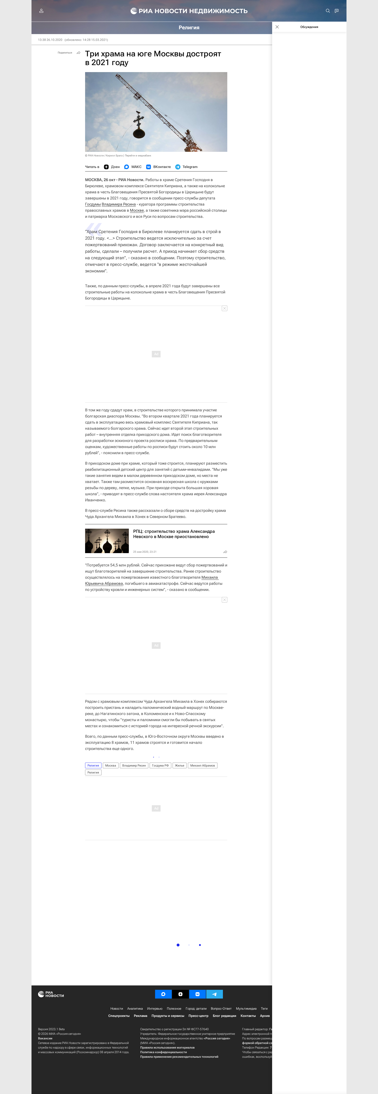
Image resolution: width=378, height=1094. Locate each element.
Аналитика (135, 1009)
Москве (137, 210)
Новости (116, 1009)
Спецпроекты (119, 1016)
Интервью (155, 1009)
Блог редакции (224, 1016)
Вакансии (45, 1038)
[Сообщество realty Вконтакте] (197, 994)
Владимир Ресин (134, 765)
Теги (264, 1009)
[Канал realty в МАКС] (163, 994)
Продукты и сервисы (168, 1016)
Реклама (140, 1016)
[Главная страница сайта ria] (156, 11)
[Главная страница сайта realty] (189, 11)
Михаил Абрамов (202, 765)
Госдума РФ (160, 765)
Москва (110, 765)
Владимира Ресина (119, 204)
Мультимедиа (246, 1009)
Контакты (248, 1016)
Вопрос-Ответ (221, 1009)
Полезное (174, 1009)
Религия (93, 765)
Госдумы (93, 204)
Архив (265, 1016)
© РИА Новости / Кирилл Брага (103, 155)
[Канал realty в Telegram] (214, 994)
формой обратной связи (260, 1043)
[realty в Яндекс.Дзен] (180, 994)
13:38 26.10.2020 (50, 40)
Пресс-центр (198, 1016)
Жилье (179, 765)
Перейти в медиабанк (138, 155)
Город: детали (196, 1009)
